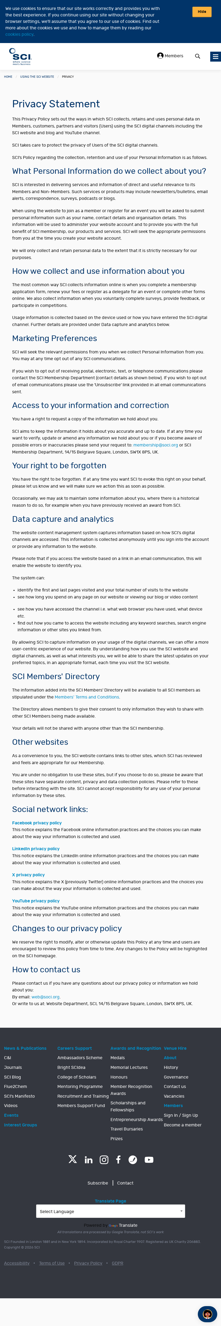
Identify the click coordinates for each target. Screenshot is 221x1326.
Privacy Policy (88, 1263)
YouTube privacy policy (36, 901)
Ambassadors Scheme (79, 1058)
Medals (117, 1058)
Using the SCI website (37, 76)
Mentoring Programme (80, 1086)
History (171, 1067)
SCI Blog (12, 1077)
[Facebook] (118, 1159)
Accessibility (17, 1263)
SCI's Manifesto (19, 1096)
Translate (128, 1225)
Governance (176, 1077)
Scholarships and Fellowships (128, 1106)
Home (8, 76)
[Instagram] (104, 1159)
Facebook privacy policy (37, 823)
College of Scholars (76, 1077)
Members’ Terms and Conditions (87, 697)
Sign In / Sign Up (181, 1115)
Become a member (183, 1125)
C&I (7, 1058)
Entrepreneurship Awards (136, 1120)
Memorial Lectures (129, 1067)
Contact (125, 1183)
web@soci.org (46, 997)
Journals (13, 1067)
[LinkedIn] (88, 1159)
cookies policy (19, 34)
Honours (118, 1077)
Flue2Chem (15, 1086)
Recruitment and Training (83, 1096)
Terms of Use (52, 1263)
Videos (11, 1106)
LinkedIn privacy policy (36, 849)
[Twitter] (72, 1161)
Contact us (175, 1086)
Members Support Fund (81, 1106)
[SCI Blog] (133, 1159)
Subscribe (98, 1183)
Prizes (116, 1139)
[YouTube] (149, 1159)
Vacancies (174, 1096)
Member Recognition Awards (131, 1090)
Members (173, 56)
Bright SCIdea (71, 1067)
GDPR (117, 1263)
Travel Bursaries (126, 1129)
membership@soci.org (155, 445)
